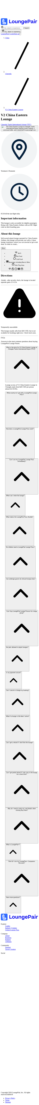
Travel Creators (10, 949)
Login (12, 34)
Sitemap (8, 1102)
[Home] (19, 25)
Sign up (16, 34)
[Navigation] (20, 34)
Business (8, 938)
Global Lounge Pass (12, 930)
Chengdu (8, 74)
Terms (7, 1100)
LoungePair (5, 34)
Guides (7, 926)
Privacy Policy (10, 1098)
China (7, 38)
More (3, 248)
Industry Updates (11, 928)
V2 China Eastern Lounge (14, 110)
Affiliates (8, 942)
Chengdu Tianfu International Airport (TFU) (16, 124)
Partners (8, 940)
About (7, 936)
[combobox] (13, 28)
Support (8, 947)
